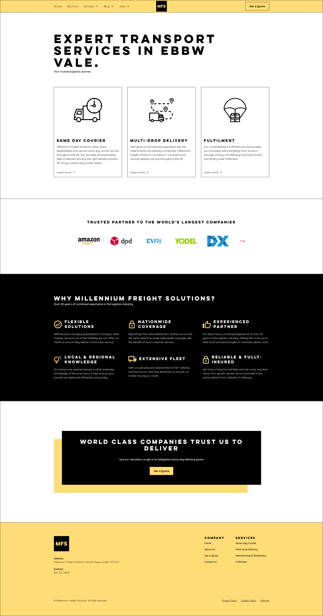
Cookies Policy (248, 600)
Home (58, 6)
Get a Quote (257, 6)
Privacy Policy (229, 600)
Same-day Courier (246, 543)
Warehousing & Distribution (251, 555)
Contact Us (211, 561)
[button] (91, 6)
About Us (72, 6)
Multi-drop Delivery (247, 549)
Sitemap (264, 600)
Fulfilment (241, 561)
